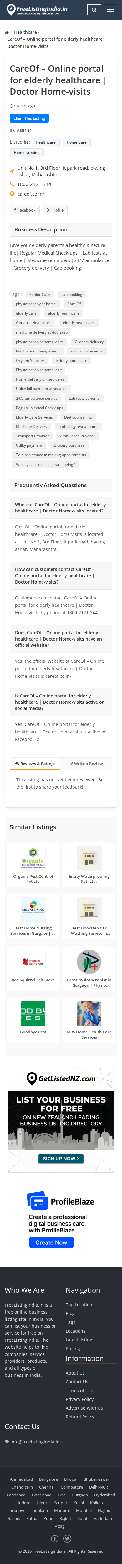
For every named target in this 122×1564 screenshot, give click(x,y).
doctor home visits (87, 351)
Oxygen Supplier (30, 360)
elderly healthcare (63, 313)
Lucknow (15, 1510)
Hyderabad (104, 1495)
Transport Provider (32, 436)
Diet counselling (78, 417)
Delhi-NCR (98, 1487)
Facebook (27, 210)
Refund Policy (80, 1417)
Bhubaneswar (96, 1479)
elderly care (26, 313)
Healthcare (25, 32)
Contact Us (77, 1382)
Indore (24, 1502)
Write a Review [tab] (88, 763)
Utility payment (29, 445)
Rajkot (65, 1518)
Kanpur (60, 1502)
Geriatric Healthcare (34, 322)
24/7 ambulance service (37, 398)
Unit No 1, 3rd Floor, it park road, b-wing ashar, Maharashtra (61, 171)
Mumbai (84, 1510)
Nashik (13, 1518)
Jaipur (42, 1502)
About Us (75, 1373)
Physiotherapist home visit (39, 370)
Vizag (59, 1526)
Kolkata (97, 1502)
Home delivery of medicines (40, 379)
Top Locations (80, 1305)
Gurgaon (80, 1495)
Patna (31, 1518)
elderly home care (71, 360)
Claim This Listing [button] (29, 118)
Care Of (74, 303)
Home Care (77, 142)
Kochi (79, 1502)
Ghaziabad (42, 1495)
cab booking (71, 294)
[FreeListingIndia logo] (37, 10)
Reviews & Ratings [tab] (37, 763)
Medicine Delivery (31, 426)
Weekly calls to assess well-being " (46, 464)
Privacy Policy (80, 1399)
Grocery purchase (69, 445)
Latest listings (80, 1340)
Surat (83, 1518)
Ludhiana (39, 1510)
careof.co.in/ (31, 194)
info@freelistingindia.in (35, 1442)
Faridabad (16, 1495)
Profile (57, 210)
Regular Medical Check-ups (39, 407)
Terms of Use (79, 1390)
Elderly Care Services (34, 417)
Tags (70, 1322)
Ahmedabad (21, 1479)
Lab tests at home (84, 398)
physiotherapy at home (36, 303)
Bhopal (70, 1479)
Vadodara (103, 1518)
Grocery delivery (89, 341)
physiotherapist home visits (40, 341)
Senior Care (39, 294)
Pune (48, 1518)
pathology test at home (78, 426)
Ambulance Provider (77, 436)
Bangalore (48, 1479)
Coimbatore (72, 1487)
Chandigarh (22, 1487)
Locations (75, 1331)
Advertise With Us (84, 1408)
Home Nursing (27, 152)
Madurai (62, 1510)
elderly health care (79, 322)
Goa (61, 1495)
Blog (70, 1313)
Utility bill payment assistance (42, 388)
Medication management (38, 351)
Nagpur (105, 1510)
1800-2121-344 (34, 184)
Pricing (73, 1348)
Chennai (46, 1487)
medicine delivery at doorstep (42, 332)
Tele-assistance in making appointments (51, 454)
